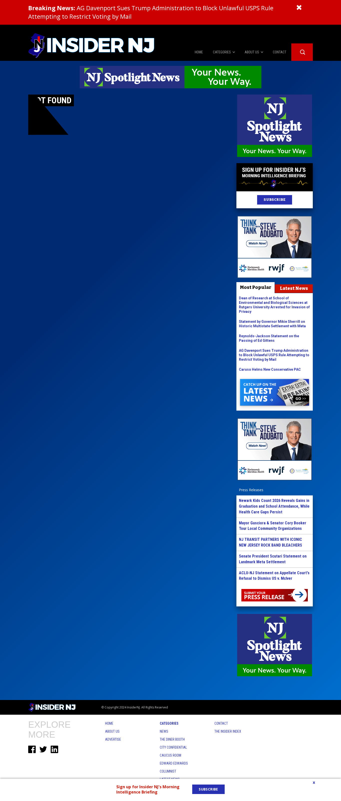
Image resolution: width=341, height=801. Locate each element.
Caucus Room (170, 755)
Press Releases (251, 489)
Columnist (168, 771)
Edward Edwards (174, 763)
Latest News (294, 288)
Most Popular (255, 287)
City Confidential (173, 747)
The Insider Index (227, 731)
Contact (221, 723)
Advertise (113, 739)
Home (109, 723)
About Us (112, 731)
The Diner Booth (172, 739)
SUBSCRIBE (274, 200)
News (164, 731)
